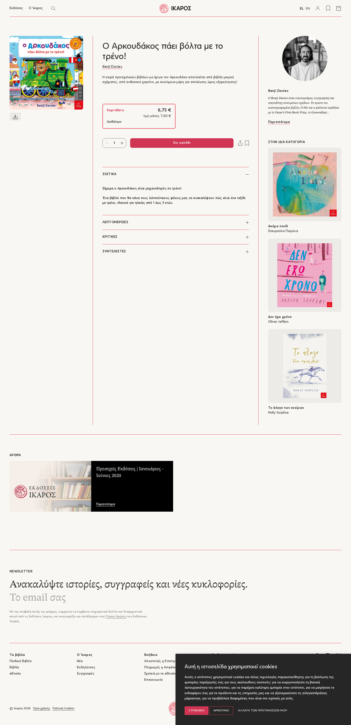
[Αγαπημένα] (328, 8)
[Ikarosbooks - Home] (175, 8)
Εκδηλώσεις (86, 667)
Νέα (80, 661)
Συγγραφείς (85, 673)
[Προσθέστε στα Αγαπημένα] (247, 143)
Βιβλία (14, 667)
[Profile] (317, 8)
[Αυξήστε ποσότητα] (122, 143)
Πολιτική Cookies (63, 708)
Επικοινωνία (153, 679)
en (308, 8)
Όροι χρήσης (41, 708)
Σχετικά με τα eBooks (160, 673)
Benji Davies (112, 66)
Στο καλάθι (182, 142)
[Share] (240, 143)
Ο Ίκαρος (36, 8)
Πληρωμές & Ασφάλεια (161, 667)
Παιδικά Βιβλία (21, 661)
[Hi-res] (15, 116)
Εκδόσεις (16, 8)
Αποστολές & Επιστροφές (163, 661)
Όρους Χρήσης (116, 616)
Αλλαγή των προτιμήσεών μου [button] (262, 710)
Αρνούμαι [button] (221, 710)
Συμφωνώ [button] (196, 710)
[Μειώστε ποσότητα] (107, 143)
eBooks (15, 673)
